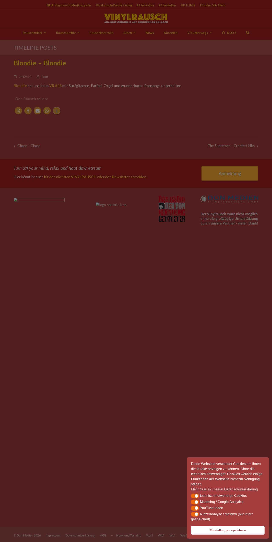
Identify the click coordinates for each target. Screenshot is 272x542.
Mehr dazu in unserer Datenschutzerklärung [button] (224, 489)
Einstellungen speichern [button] (228, 530)
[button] (195, 496)
